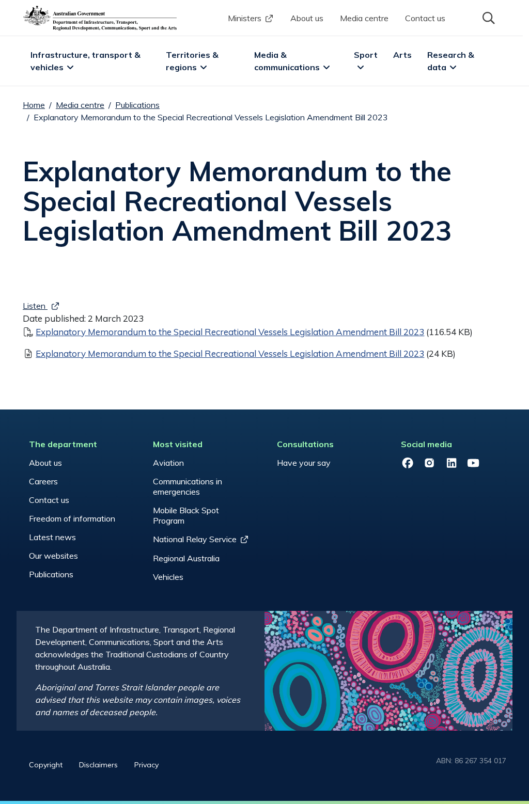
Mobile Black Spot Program (186, 515)
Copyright (46, 764)
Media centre (364, 18)
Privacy (146, 764)
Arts (402, 55)
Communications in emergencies (187, 486)
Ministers (244, 18)
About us (306, 18)
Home (34, 105)
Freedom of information (72, 518)
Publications (137, 105)
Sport (366, 55)
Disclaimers (98, 764)
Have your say (304, 463)
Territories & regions (193, 61)
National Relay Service (195, 539)
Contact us (425, 18)
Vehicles (168, 577)
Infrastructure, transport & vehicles (86, 61)
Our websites (53, 555)
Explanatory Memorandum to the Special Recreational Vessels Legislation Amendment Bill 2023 (230, 331)
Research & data (451, 61)
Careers (43, 481)
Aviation (168, 463)
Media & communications (287, 61)
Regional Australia (186, 558)
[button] (487, 17)
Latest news (52, 537)
